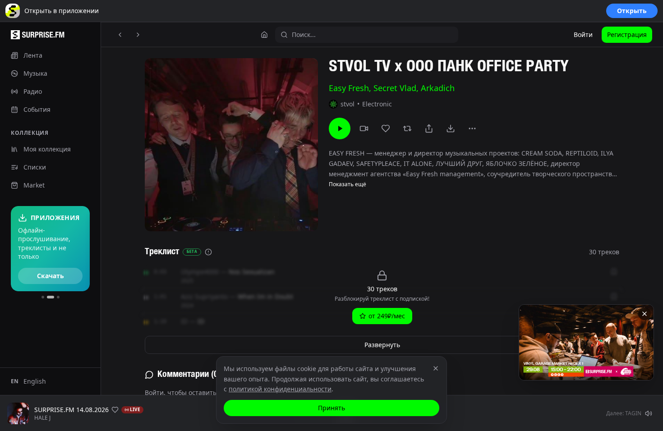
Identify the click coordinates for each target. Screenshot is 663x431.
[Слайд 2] (50, 297)
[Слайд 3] (58, 297)
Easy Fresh (349, 88)
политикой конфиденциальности (280, 389)
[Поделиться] (429, 128)
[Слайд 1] (42, 297)
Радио (32, 91)
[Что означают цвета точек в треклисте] (208, 252)
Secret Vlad (394, 88)
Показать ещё (347, 184)
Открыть (632, 10)
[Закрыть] (644, 313)
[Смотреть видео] (364, 128)
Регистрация (627, 34)
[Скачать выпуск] (450, 128)
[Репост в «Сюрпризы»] (407, 128)
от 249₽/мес (386, 316)
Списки (34, 167)
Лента (32, 55)
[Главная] (264, 35)
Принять (331, 407)
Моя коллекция (47, 149)
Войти (583, 34)
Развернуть (382, 344)
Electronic (377, 104)
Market (34, 185)
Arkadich (438, 88)
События (37, 109)
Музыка (35, 73)
